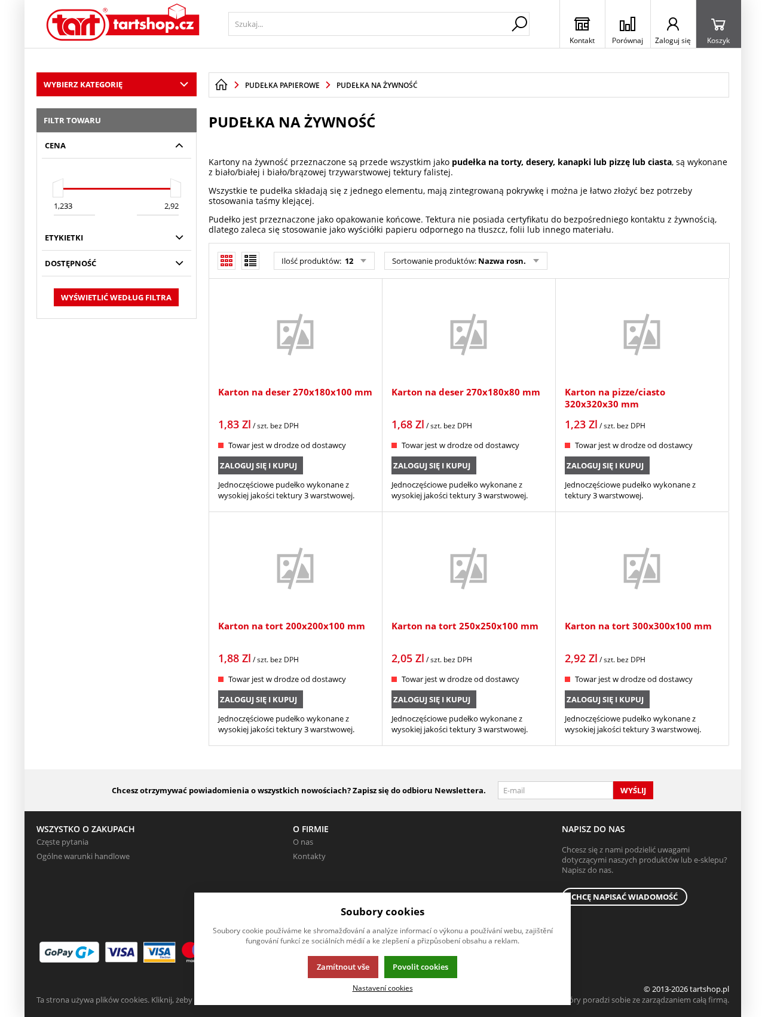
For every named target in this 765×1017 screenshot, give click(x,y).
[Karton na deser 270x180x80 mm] (468, 333)
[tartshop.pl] (123, 24)
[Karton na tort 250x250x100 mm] (468, 567)
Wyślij (633, 790)
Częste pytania (62, 841)
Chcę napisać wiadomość (624, 896)
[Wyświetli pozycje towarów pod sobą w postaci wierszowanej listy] (250, 261)
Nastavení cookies (383, 987)
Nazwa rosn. (502, 260)
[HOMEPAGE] (221, 85)
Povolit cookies (420, 966)
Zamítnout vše (343, 966)
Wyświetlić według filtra (116, 297)
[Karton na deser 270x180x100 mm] (295, 333)
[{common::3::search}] (519, 24)
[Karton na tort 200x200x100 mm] (295, 567)
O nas (303, 841)
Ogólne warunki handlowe (83, 856)
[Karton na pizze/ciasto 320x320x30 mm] (642, 333)
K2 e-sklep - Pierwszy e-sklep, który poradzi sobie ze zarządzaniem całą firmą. (593, 999)
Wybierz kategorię (83, 84)
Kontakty (309, 856)
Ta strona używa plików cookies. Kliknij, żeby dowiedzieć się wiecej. (153, 999)
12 (348, 260)
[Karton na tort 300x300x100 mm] (642, 567)
